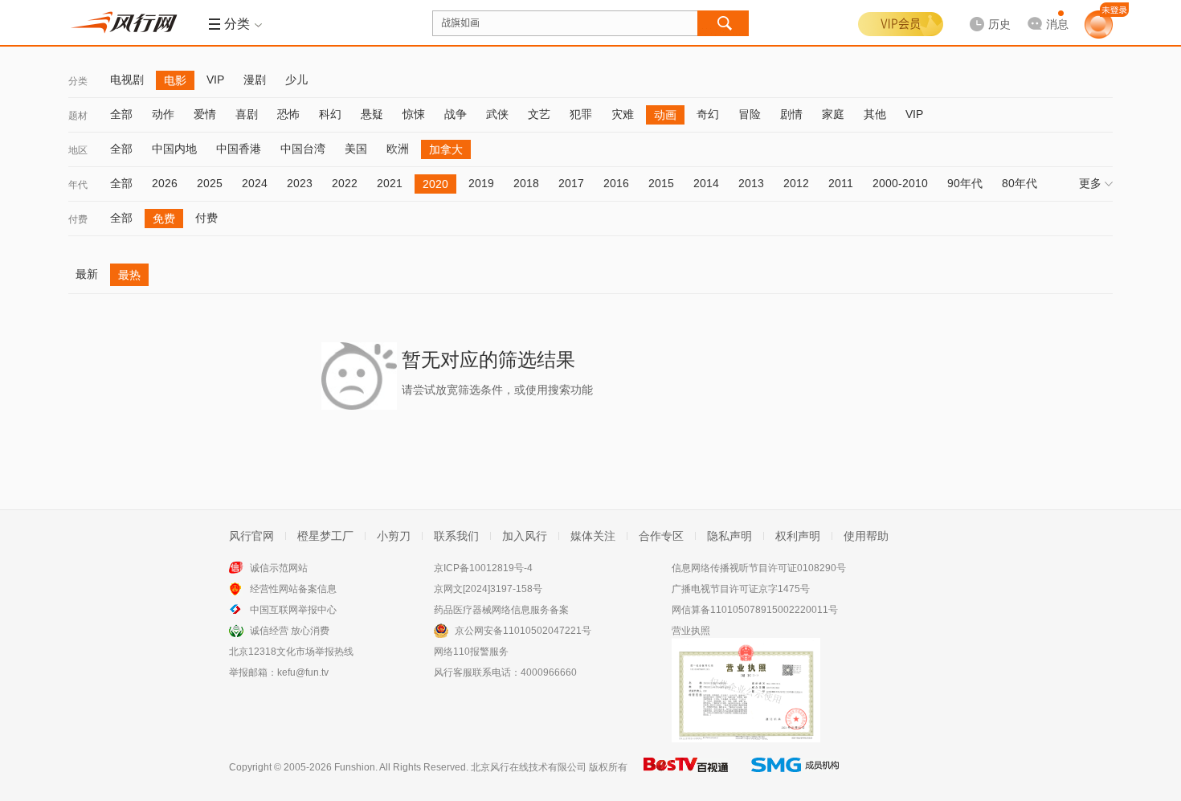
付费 (78, 219)
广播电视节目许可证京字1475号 (741, 589)
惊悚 (414, 114)
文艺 (539, 114)
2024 (255, 183)
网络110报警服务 (471, 651)
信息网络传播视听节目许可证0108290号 (759, 568)
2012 (796, 183)
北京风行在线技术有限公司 (528, 767)
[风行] (128, 22)
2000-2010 (900, 183)
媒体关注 (592, 535)
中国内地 (174, 148)
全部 (121, 114)
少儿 (296, 79)
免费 (164, 218)
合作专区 (661, 535)
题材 (78, 115)
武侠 (497, 114)
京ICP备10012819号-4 (483, 568)
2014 (706, 183)
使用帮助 (866, 535)
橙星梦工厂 (325, 535)
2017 (571, 183)
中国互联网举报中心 (293, 609)
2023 (300, 183)
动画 (665, 114)
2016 (616, 183)
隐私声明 (729, 535)
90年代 (965, 183)
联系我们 (456, 535)
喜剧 (246, 114)
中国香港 (238, 148)
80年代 (1019, 183)
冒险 (749, 114)
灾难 (622, 114)
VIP (215, 79)
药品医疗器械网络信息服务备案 (501, 609)
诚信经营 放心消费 (289, 630)
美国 (356, 148)
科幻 (330, 114)
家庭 (833, 114)
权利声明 (797, 535)
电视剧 (127, 79)
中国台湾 (302, 148)
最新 (87, 274)
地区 (78, 150)
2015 (661, 183)
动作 (163, 114)
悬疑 (372, 114)
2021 (390, 183)
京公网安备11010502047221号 (523, 630)
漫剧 (254, 79)
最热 (129, 274)
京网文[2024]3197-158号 (488, 589)
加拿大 (446, 149)
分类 (78, 81)
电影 (175, 80)
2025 (210, 183)
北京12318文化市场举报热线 (291, 651)
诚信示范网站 (279, 568)
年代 (78, 184)
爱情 (205, 114)
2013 (751, 183)
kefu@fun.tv (303, 672)
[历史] (985, 11)
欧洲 (397, 148)
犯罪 (581, 114)
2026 (165, 183)
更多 (1090, 183)
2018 (526, 183)
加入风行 (524, 535)
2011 (840, 183)
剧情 (791, 114)
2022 (345, 183)
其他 (875, 114)
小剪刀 (394, 535)
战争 (455, 114)
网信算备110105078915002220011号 (755, 609)
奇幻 (708, 114)
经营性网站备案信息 (293, 589)
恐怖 (288, 114)
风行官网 (251, 535)
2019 (481, 183)
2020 (435, 184)
